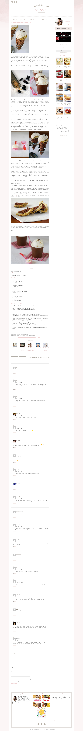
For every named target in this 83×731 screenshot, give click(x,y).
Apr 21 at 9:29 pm (19, 610)
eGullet (16, 195)
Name (12, 667)
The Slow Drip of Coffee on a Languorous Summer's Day (59, 117)
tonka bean (33, 335)
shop (54, 720)
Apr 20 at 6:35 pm (19, 569)
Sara (17, 426)
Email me (67, 24)
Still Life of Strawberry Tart (67, 117)
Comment (13, 658)
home (25, 720)
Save (12, 274)
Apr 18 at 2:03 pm (19, 512)
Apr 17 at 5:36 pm (19, 368)
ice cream (27, 335)
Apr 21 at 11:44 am (19, 595)
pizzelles (30, 335)
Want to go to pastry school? (67, 22)
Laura (17, 380)
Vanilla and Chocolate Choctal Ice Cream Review (45, 349)
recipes (33, 720)
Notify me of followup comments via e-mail (18, 686)
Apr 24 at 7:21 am (19, 624)
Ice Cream (24, 334)
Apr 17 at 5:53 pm (19, 398)
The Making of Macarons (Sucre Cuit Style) (59, 68)
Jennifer (17, 469)
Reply (14, 373)
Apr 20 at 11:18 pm (19, 582)
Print (12, 272)
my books (29, 720)
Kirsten (17, 580)
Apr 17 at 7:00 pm (19, 441)
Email (12, 671)
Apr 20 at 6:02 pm (19, 555)
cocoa (15, 335)
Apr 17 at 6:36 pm (19, 428)
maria (17, 567)
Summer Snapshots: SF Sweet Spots (38, 348)
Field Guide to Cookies (20, 334)
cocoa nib (18, 335)
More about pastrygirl (15, 703)
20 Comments (18, 20)
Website (12, 675)
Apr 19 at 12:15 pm (19, 526)
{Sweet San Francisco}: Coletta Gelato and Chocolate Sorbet (30, 349)
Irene (17, 609)
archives (57, 720)
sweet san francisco (39, 720)
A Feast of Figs (67, 91)
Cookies (15, 334)
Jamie (17, 622)
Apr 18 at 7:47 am (19, 484)
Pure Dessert (27, 113)
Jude (17, 539)
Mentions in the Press (67, 21)
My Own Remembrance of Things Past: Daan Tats (67, 105)
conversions (50, 720)
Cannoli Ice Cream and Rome (15, 348)
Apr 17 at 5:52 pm (19, 382)
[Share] (27, 22)
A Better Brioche (67, 79)
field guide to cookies (22, 335)
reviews (45, 720)
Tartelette (18, 186)
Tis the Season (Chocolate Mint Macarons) (59, 80)
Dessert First (41, 8)
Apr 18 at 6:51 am (19, 471)
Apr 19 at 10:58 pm (19, 541)
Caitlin (17, 440)
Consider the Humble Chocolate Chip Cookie (59, 92)
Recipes (27, 334)
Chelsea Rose (18, 511)
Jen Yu (17, 594)
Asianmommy (18, 554)
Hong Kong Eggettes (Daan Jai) (67, 67)
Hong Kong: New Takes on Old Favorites (22, 349)
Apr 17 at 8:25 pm (19, 456)
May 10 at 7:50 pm (19, 640)
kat (17, 367)
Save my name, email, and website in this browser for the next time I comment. (24, 681)
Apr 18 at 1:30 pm (19, 498)
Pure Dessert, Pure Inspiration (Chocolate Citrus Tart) (59, 105)
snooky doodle (19, 496)
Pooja (17, 413)
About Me (67, 20)
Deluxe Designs (52, 729)
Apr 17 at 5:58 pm (19, 415)
